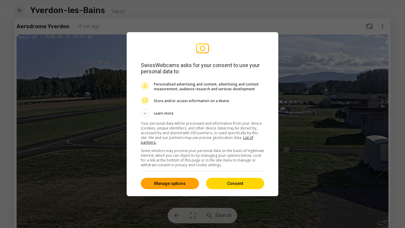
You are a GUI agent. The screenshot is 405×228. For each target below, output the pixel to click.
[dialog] (202, 114)
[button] (202, 113)
